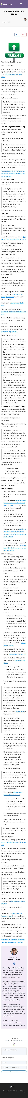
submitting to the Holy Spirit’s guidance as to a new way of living (15, 548)
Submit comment (14, 1071)
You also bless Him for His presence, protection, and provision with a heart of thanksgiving (13, 173)
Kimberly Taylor (7, 22)
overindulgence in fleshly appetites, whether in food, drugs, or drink (15, 503)
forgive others (20, 711)
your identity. (22, 654)
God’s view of (13, 654)
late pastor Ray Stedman (9, 331)
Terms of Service (22, 1094)
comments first (18, 1040)
